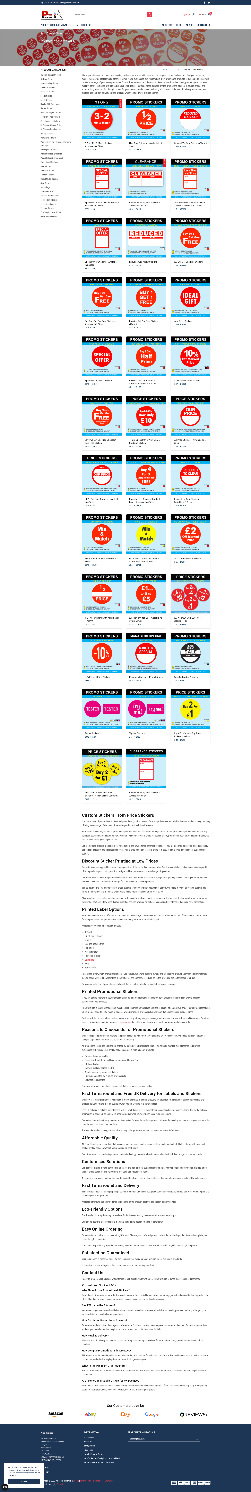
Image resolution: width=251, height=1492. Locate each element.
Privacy (83, 1481)
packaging (126, 1022)
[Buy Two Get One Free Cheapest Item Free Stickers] (102, 416)
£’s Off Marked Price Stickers (187, 558)
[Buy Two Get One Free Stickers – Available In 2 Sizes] (102, 297)
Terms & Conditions (95, 1481)
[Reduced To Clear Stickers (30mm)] (190, 119)
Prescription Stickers (49, 149)
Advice (189, 25)
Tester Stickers (92, 733)
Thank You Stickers (48, 204)
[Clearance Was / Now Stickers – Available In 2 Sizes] (146, 178)
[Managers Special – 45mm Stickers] (146, 653)
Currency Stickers (48, 87)
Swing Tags (45, 187)
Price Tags (88, 1450)
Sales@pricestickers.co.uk (69, 2)
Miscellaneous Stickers (50, 121)
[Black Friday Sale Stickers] (190, 653)
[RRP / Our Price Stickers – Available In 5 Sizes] (102, 475)
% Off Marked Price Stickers (187, 380)
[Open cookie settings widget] (4, 1487)
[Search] (197, 1439)
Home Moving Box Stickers (51, 112)
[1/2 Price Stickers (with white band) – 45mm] (102, 593)
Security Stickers (47, 175)
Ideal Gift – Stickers (183, 321)
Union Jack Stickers (49, 216)
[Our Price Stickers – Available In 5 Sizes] (190, 416)
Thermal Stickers (47, 208)
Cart (199, 15)
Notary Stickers (47, 133)
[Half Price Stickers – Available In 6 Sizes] (146, 119)
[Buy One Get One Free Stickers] (190, 237)
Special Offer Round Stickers (98, 380)
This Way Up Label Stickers (51, 212)
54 (174, 70)
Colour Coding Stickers (50, 83)
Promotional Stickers (49, 162)
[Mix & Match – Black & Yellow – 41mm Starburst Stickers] (146, 534)
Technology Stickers (49, 200)
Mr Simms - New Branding (51, 129)
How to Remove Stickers (94, 1454)
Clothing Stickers (47, 79)
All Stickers (84, 25)
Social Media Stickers (49, 179)
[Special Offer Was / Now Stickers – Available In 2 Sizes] (102, 178)
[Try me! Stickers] (146, 709)
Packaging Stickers (48, 138)
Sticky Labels (89, 1446)
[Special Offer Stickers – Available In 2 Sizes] (102, 237)
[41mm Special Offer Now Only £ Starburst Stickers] (146, 416)
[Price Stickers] (52, 15)
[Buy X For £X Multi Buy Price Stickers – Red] (190, 593)
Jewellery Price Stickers (50, 117)
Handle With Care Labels (50, 104)
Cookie (76, 1481)
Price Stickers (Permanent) (51, 154)
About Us (167, 25)
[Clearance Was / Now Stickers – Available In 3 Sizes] (146, 768)
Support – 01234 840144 (49, 2)
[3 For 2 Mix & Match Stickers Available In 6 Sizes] (102, 119)
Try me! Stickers (137, 733)
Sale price (89, 959)
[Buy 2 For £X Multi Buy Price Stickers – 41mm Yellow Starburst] (102, 768)
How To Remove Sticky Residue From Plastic (102, 1458)
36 (170, 70)
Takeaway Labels (47, 191)
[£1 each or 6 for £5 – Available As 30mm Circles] (146, 593)
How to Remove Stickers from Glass (99, 1462)
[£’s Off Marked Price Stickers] (190, 534)
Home (43, 33)
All (178, 70)
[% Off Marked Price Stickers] (190, 356)
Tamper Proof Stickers (50, 196)
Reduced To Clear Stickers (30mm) (190, 143)
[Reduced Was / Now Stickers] (146, 237)
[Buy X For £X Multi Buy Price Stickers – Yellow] (190, 709)
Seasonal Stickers (48, 170)
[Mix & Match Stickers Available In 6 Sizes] (102, 534)
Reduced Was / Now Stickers (143, 262)
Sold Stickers (46, 183)
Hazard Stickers (47, 108)
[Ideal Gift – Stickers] (190, 297)
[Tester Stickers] (102, 709)
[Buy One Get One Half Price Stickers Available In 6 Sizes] (146, 356)
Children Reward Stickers (51, 75)
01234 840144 (49, 1454)
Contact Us (203, 25)
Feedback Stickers (48, 91)
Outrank (60, 1484)
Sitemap (108, 1481)
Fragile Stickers (47, 100)
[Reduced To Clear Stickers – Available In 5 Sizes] (190, 475)
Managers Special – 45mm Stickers (146, 677)
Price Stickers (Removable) (56, 25)
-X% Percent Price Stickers (97, 677)
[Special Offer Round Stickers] (102, 356)
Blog (179, 25)
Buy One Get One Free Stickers (188, 262)
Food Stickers (46, 96)
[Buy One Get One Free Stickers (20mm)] (146, 297)
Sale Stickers (46, 166)
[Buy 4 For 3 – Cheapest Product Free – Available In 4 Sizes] (146, 475)
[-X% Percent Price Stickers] (102, 653)
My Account (89, 1437)
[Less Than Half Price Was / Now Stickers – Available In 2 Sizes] (190, 178)
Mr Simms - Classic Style (51, 125)
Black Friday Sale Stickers (186, 677)
